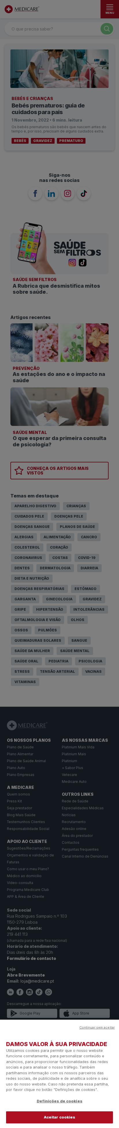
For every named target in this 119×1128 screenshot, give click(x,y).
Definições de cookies (59, 1101)
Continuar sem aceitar (97, 1027)
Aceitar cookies (59, 1117)
